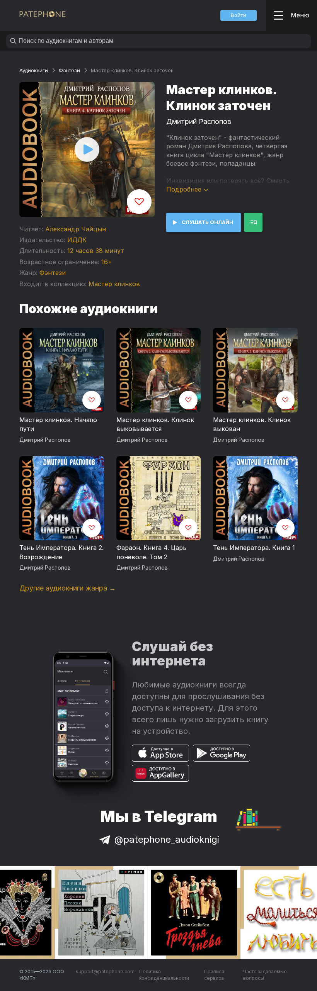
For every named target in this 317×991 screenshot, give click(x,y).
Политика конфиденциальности (164, 975)
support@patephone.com (105, 971)
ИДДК (77, 240)
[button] (238, 15)
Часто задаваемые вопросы (265, 975)
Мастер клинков (114, 284)
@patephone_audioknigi (166, 839)
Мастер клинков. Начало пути (58, 424)
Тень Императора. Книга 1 (254, 547)
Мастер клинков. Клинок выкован (252, 424)
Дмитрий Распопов (198, 121)
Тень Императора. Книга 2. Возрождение (61, 552)
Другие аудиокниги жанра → (67, 588)
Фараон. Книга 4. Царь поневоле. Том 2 (151, 552)
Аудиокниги (33, 70)
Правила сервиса (214, 975)
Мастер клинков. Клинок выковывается (155, 424)
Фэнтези (69, 70)
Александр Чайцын (75, 229)
